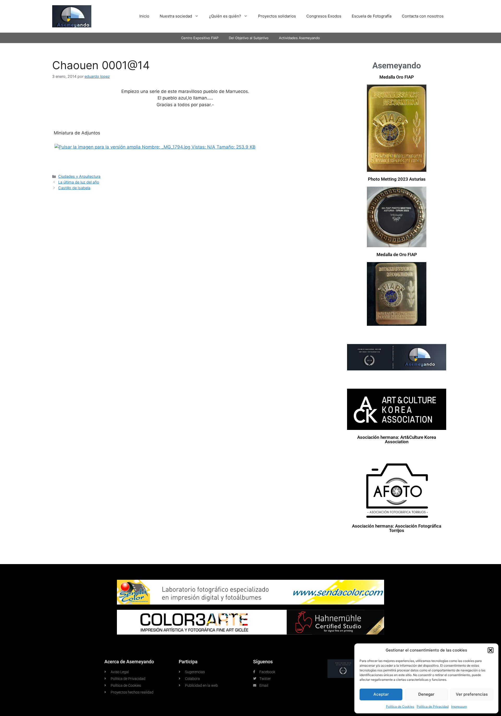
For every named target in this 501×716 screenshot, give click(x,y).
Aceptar (381, 694)
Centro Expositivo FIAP (199, 38)
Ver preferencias (472, 694)
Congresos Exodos (323, 16)
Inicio (144, 16)
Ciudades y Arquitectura (79, 176)
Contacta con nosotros (423, 16)
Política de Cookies (400, 706)
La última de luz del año (78, 182)
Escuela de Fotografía (371, 16)
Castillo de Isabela (74, 188)
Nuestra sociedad (176, 16)
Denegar (426, 694)
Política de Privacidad (433, 706)
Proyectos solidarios (277, 16)
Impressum (459, 706)
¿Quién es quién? (225, 16)
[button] (490, 650)
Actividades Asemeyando (299, 38)
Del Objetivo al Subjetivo (249, 38)
